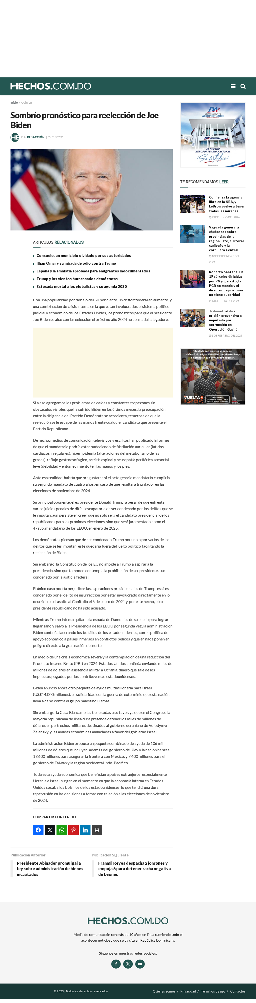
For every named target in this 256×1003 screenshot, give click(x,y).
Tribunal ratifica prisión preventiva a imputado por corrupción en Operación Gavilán (225, 320)
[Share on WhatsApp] (17, 325)
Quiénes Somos (164, 991)
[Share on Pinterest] (17, 337)
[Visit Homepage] (68, 86)
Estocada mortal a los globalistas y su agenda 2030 (81, 286)
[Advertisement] (128, 39)
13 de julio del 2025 (225, 300)
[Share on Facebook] (17, 302)
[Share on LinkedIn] (17, 348)
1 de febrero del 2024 (226, 335)
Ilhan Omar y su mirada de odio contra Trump (76, 263)
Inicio (14, 102)
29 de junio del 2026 (225, 217)
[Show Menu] (233, 86)
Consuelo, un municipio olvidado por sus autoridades (83, 255)
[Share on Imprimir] (17, 360)
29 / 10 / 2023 (56, 137)
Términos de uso (213, 991)
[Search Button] (243, 86)
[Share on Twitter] (17, 314)
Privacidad (188, 991)
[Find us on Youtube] (140, 964)
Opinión (26, 102)
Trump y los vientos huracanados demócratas (77, 278)
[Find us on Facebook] (116, 964)
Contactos (238, 991)
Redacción (35, 137)
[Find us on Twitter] (128, 964)
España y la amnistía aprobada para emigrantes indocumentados (93, 271)
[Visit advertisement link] (213, 135)
